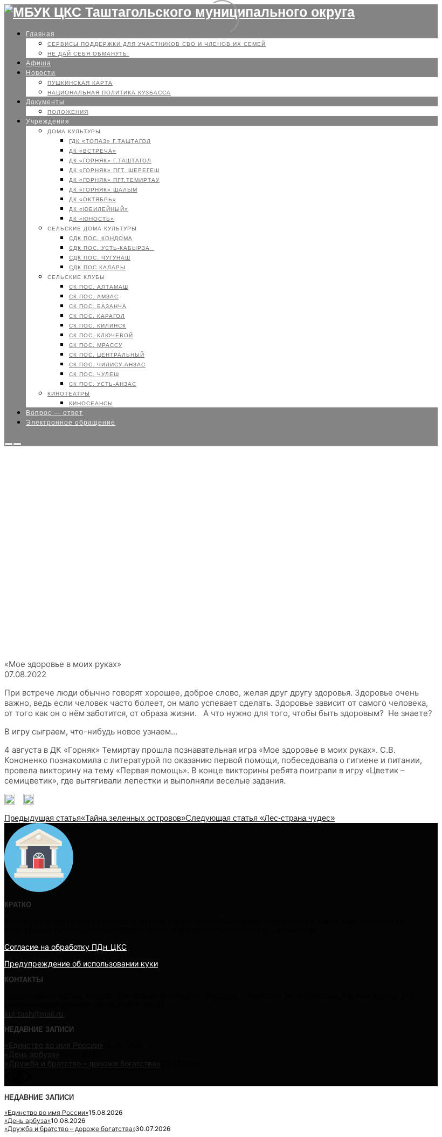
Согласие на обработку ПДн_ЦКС (65, 946)
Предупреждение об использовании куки (81, 963)
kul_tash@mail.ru (33, 1013)
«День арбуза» (31, 1054)
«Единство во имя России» (53, 1045)
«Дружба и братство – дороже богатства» (82, 1063)
